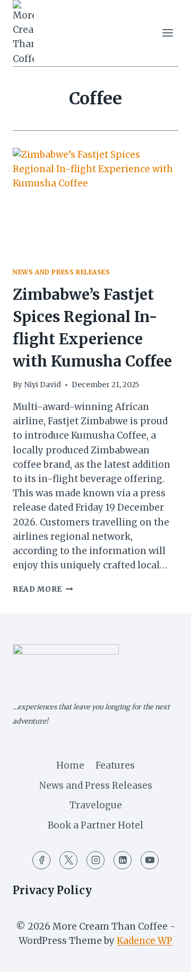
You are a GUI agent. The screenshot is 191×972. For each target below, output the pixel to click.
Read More (43, 589)
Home (70, 765)
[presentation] (95, 203)
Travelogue (96, 805)
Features (115, 765)
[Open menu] (167, 33)
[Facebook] (41, 860)
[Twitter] (68, 860)
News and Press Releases (61, 272)
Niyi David (42, 384)
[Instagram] (95, 860)
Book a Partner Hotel (95, 825)
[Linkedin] (123, 860)
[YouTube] (150, 860)
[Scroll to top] (164, 956)
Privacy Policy (52, 890)
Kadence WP (144, 941)
